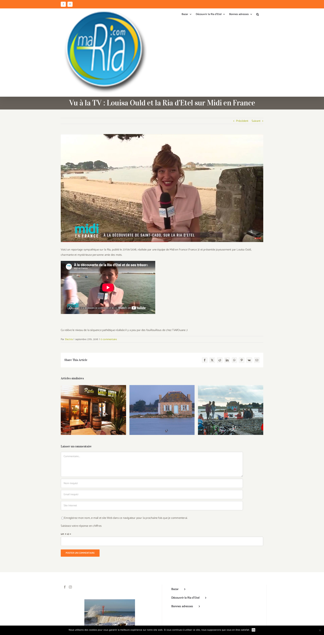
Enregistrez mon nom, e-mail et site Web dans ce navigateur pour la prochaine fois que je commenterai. (125, 518)
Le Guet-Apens (93, 407)
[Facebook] (64, 587)
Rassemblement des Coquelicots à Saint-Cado (230, 405)
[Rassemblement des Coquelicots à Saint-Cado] (230, 410)
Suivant (256, 121)
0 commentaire (109, 339)
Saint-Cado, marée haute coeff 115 (162, 407)
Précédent (242, 121)
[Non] (319, 630)
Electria (69, 339)
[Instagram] (70, 587)
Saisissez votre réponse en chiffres (81, 525)
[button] (257, 14)
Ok (253, 629)
